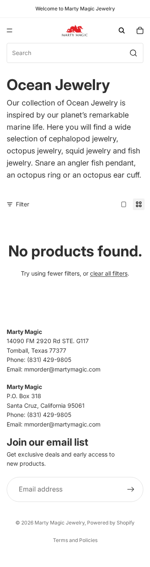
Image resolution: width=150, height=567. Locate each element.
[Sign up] (131, 489)
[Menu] (9, 30)
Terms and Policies (75, 540)
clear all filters (109, 273)
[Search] (121, 30)
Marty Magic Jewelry (60, 522)
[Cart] (140, 30)
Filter (22, 204)
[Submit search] (133, 52)
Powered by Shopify (111, 522)
